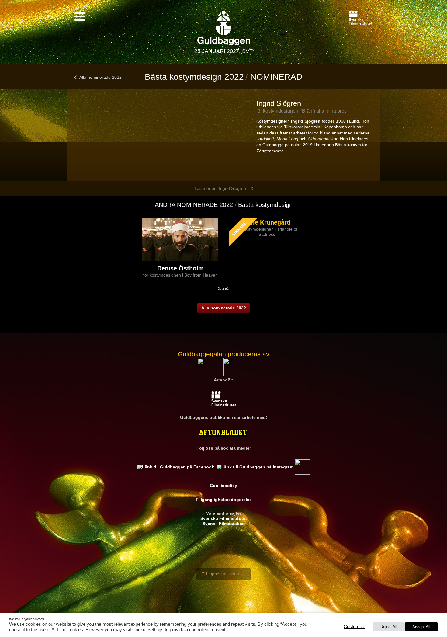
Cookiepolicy (223, 485)
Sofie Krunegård (266, 222)
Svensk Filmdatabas (223, 523)
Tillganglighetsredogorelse (224, 499)
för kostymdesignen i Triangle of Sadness (266, 232)
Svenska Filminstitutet (223, 518)
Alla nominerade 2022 (100, 77)
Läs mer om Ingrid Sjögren (220, 188)
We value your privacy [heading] (26, 619)
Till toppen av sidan (220, 573)
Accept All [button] (421, 627)
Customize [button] (354, 626)
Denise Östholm (180, 268)
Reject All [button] (388, 627)
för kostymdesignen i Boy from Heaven (180, 275)
